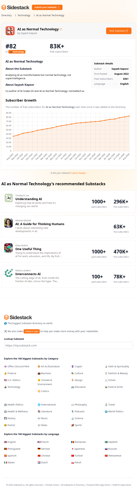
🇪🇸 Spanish (10, 455)
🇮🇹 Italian (9, 462)
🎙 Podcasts (78, 411)
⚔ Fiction (110, 380)
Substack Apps (31, 331)
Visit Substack (117, 30)
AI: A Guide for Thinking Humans (39, 224)
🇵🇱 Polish (76, 462)
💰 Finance (10, 373)
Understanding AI (28, 199)
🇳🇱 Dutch (43, 462)
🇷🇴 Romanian (78, 441)
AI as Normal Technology (38, 29)
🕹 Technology (17, 51)
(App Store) (105, 484)
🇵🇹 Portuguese (12, 448)
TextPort (116, 484)
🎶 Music (43, 418)
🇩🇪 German (44, 448)
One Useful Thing (28, 249)
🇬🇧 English (10, 441)
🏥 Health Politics (13, 404)
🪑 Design (77, 380)
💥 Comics (43, 391)
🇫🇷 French (43, 441)
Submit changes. (78, 173)
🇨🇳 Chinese (44, 455)
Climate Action (52, 484)
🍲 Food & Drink (114, 386)
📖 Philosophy (79, 404)
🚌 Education (78, 386)
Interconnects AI (28, 274)
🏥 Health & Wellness (16, 411)
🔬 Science (77, 418)
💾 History (9, 418)
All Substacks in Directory (73, 484)
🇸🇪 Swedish (111, 441)
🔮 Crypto (76, 366)
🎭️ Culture (77, 373)
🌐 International (47, 404)
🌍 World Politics (114, 411)
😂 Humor (9, 425)
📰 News (42, 425)
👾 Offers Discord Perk (16, 366)
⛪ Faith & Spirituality (117, 366)
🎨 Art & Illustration (49, 366)
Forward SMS (93, 484)
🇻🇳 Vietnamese (113, 455)
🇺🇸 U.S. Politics (12, 380)
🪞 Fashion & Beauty (116, 373)
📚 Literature (45, 411)
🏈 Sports (76, 425)
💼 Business (44, 373)
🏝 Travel (110, 404)
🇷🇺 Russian (111, 448)
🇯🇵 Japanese (78, 448)
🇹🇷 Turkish (77, 455)
